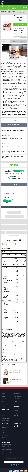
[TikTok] (19, 465)
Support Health (16, 415)
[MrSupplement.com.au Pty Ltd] (9, 465)
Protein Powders (17, 393)
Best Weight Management (6, 430)
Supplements (3, 11)
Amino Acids (16, 399)
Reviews (23, 41)
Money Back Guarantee (6, 418)
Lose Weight (16, 413)
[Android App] (17, 426)
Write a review (23, 37)
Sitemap (3, 406)
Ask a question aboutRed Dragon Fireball (14, 125)
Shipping (3, 413)
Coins (3, 401)
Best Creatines (4, 432)
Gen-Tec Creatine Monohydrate (7, 444)
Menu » (7, 2)
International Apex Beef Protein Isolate (7, 453)
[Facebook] (11, 465)
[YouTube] (14, 465)
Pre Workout (16, 394)
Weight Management (11, 11)
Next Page (14, 207)
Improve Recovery (17, 412)
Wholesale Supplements (6, 420)
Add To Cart (20, 24)
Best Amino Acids (5, 435)
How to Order (4, 412)
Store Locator (4, 393)
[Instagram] (16, 465)
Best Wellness (4, 437)
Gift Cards (3, 415)
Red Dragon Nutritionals (21, 19)
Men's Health (16, 398)
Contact (3, 394)
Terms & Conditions (5, 404)
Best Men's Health (5, 429)
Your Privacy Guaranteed (6, 403)
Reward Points (13, 8)
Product (5, 41)
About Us (3, 396)
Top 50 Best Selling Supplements (7, 425)
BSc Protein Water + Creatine (7, 449)
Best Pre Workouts (5, 427)
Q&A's (14, 41)
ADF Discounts (4, 421)
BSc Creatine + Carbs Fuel (6, 447)
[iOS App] (14, 426)
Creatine (15, 401)
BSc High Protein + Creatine (6, 451)
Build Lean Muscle (17, 408)
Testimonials (4, 398)
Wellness (15, 403)
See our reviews (25, 9)
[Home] (3, 2)
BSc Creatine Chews (5, 446)
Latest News (4, 399)
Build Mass (16, 410)
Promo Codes (4, 416)
